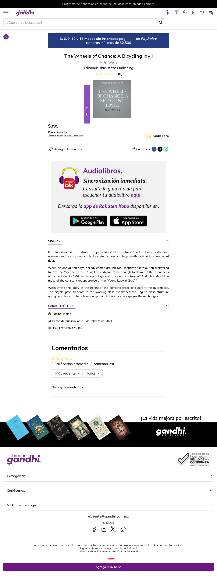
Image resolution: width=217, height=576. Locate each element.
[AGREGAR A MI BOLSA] (108, 567)
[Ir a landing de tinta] (167, 14)
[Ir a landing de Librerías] (184, 14)
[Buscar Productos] (160, 22)
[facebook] (154, 149)
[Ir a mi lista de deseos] (201, 14)
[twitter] (160, 149)
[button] (5, 13)
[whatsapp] (165, 149)
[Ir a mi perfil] (193, 14)
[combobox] (84, 22)
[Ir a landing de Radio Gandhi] (176, 14)
